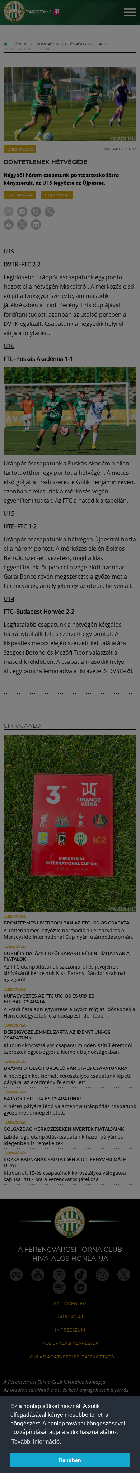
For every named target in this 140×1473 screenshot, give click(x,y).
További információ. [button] (36, 1442)
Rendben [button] (70, 1460)
